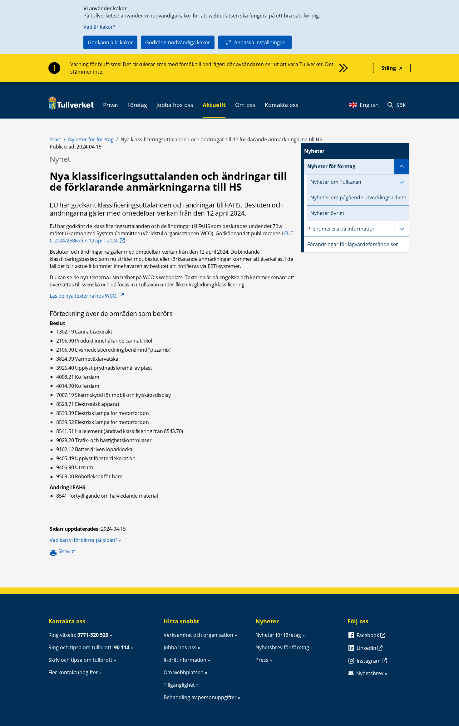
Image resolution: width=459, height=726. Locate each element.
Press (262, 659)
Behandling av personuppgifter (200, 697)
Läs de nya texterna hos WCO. (83, 295)
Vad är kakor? (99, 26)
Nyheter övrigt (327, 213)
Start (55, 139)
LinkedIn (367, 648)
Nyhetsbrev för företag (282, 647)
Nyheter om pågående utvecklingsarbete (358, 197)
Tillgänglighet (179, 684)
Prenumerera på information (341, 228)
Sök (400, 105)
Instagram (369, 660)
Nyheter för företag (91, 139)
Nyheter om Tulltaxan (335, 181)
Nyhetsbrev (369, 673)
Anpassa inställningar (259, 42)
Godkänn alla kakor (110, 42)
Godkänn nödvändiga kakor (177, 42)
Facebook (368, 635)
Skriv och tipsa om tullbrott (80, 659)
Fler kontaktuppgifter (73, 672)
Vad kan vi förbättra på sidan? (85, 540)
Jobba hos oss (180, 647)
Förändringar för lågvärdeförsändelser (352, 244)
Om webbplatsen (184, 672)
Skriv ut (66, 551)
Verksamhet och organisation (198, 634)
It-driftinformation (185, 659)
